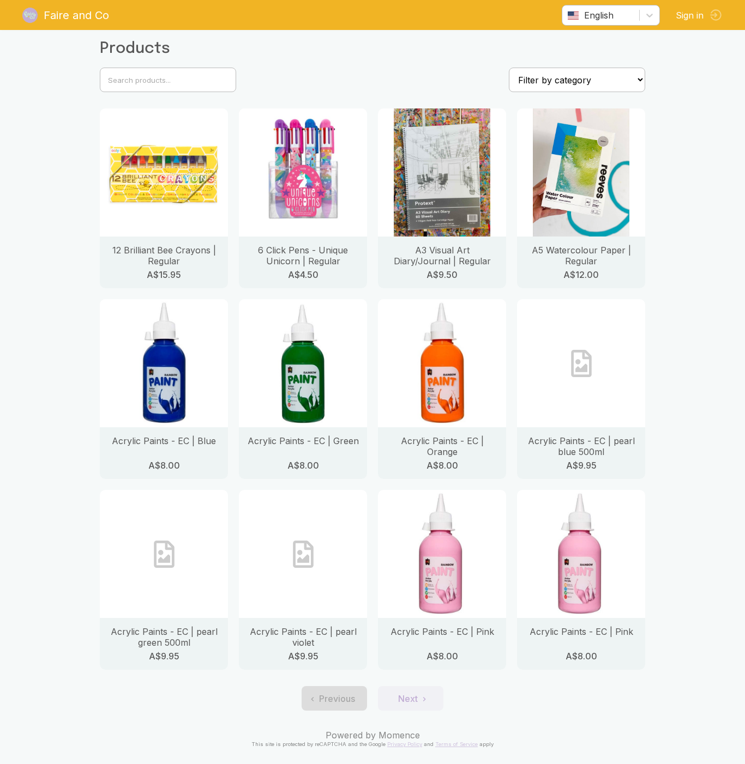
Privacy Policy (404, 744)
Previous (337, 698)
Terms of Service (456, 744)
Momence (399, 735)
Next (408, 698)
